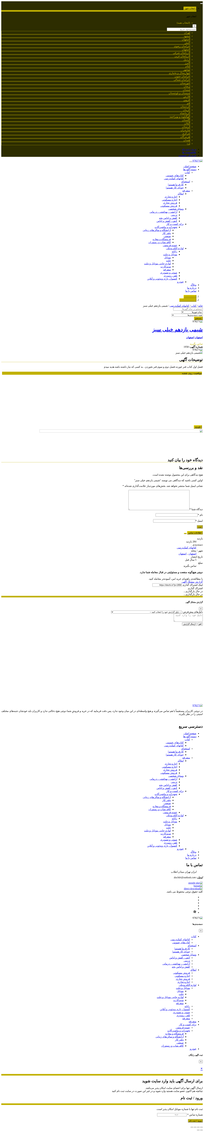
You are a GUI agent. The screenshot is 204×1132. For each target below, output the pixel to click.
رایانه (174, 251)
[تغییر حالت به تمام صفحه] (195, 1127)
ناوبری (198, 427)
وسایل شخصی (176, 209)
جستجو (198, 318)
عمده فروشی (170, 245)
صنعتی (167, 236)
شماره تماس (195, 1114)
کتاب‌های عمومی (175, 175)
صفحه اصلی (189, 166)
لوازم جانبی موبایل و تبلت (157, 263)
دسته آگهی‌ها (189, 169)
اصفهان (199, 337)
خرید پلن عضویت (187, 155)
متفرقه (186, 190)
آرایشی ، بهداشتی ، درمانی (163, 212)
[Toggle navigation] (201, 3)
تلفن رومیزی (170, 275)
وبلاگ (193, 284)
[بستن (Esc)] (201, 1127)
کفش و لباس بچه (168, 218)
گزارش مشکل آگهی (192, 581)
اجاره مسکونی (169, 199)
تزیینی (174, 215)
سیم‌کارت (165, 266)
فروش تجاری (170, 202)
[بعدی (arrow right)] (198, 1130)
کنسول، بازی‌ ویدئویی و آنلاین (162, 278)
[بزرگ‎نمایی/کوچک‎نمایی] (192, 1127)
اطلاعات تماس (194, 533)
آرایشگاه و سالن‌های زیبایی (157, 230)
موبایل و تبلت (170, 254)
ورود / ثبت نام (189, 149)
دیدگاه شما (196, 509)
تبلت (168, 260)
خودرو (180, 281)
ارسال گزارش (189, 624)
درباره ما (191, 287)
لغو (200, 624)
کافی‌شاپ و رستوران (159, 242)
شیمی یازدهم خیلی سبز (177, 329)
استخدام (185, 181)
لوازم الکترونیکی (175, 248)
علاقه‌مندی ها (189, 152)
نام (200, 514)
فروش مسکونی (168, 205)
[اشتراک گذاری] (198, 1127)
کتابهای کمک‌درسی (174, 178)
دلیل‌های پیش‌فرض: (192, 612)
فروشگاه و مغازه (162, 239)
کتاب (187, 172)
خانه (200, 305)
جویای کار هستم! (175, 187)
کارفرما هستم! (176, 184)
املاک (181, 193)
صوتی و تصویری (168, 272)
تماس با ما (190, 291)
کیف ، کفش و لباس (167, 221)
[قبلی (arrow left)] (201, 1130)
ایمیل (199, 520)
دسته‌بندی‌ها (190, 296)
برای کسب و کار (175, 224)
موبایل (167, 257)
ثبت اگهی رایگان (188, 300)
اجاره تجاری (171, 196)
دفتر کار (166, 233)
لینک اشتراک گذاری (192, 585)
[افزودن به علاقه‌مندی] (185, 533)
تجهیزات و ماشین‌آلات (166, 227)
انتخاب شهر (190, 8)
